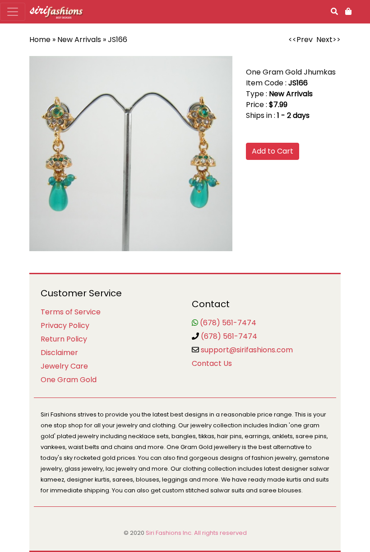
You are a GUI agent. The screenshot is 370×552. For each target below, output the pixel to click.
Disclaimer (59, 352)
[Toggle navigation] (12, 12)
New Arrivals (79, 39)
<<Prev (300, 39)
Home (40, 39)
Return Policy (64, 339)
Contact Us (212, 363)
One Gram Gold (69, 379)
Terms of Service (71, 312)
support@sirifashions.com (247, 350)
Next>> (328, 39)
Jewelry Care (64, 366)
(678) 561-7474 (228, 323)
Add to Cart (272, 151)
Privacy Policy (65, 325)
